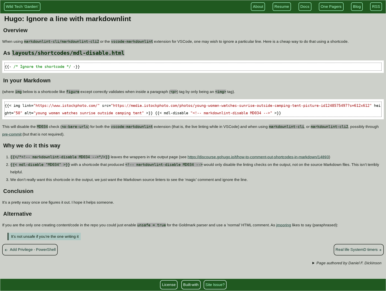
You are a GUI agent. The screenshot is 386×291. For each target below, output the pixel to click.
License (169, 285)
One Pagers (331, 6)
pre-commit (12, 134)
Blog (357, 6)
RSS (376, 6)
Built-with (191, 285)
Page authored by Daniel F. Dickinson (349, 263)
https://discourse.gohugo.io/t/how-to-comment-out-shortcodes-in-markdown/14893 (258, 157)
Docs (304, 6)
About (258, 6)
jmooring (283, 225)
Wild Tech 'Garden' (22, 6)
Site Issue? (215, 285)
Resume (281, 6)
